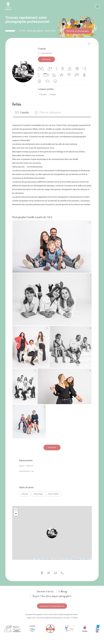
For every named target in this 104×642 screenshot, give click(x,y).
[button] (47, 112)
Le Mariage (62, 591)
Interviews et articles (45, 591)
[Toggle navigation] (97, 6)
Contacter (46, 59)
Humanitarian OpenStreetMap (68, 559)
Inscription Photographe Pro (52, 606)
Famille (24, 112)
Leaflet (36, 559)
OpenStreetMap (42, 559)
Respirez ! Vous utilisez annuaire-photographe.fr (52, 596)
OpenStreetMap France (86, 559)
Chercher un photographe (77, 31)
